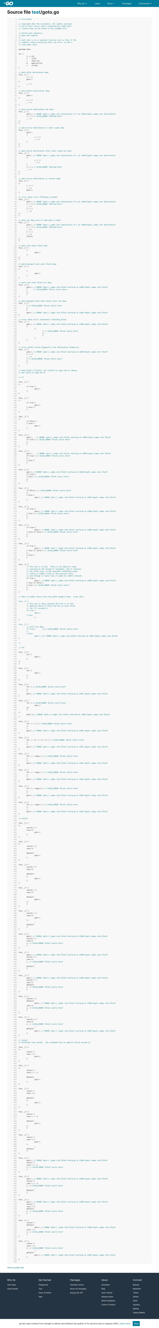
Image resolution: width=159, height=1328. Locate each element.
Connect (137, 1280)
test (36, 12)
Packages (126, 3)
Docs (111, 3)
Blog (103, 1289)
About (104, 1280)
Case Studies (12, 1289)
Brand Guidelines (108, 1301)
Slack (135, 1301)
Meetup (136, 1309)
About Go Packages (78, 1289)
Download (105, 1285)
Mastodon (137, 1289)
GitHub (136, 1297)
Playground (43, 1285)
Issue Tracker (106, 1293)
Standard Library (77, 1285)
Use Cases (11, 1285)
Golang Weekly (139, 1312)
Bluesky (136, 1285)
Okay (136, 1323)
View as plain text (15, 1267)
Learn (97, 3)
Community (145, 3)
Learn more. (125, 1323)
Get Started (45, 1280)
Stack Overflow (45, 1293)
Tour (40, 1289)
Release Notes (107, 1297)
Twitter (136, 1293)
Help (40, 1297)
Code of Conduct (108, 1305)
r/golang (136, 1305)
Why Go (82, 3)
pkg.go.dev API (76, 1293)
